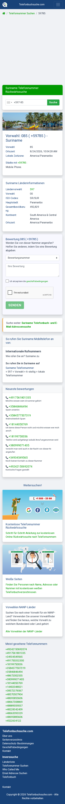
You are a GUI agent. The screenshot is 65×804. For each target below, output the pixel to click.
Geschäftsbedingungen (15, 747)
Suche (53, 102)
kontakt (6, 787)
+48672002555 (14, 675)
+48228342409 (14, 709)
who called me (10, 769)
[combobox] (9, 102)
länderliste (8, 761)
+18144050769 (18, 424)
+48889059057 (14, 705)
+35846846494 (18, 406)
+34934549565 (18, 457)
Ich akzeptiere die (29, 281)
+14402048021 (14, 686)
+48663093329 (14, 713)
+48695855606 (14, 698)
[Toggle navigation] (58, 4)
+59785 (22, 162)
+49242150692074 (20, 466)
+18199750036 (18, 436)
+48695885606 (14, 716)
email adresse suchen (14, 773)
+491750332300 (15, 660)
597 (32, 189)
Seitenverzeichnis (12, 739)
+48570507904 (14, 694)
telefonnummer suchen (15, 765)
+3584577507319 (20, 415)
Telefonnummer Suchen (22, 13)
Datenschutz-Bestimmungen (18, 743)
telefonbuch (9, 776)
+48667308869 (14, 701)
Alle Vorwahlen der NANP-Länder (24, 631)
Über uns (7, 735)
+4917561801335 (20, 397)
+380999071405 (19, 445)
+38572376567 (14, 690)
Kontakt (6, 750)
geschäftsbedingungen (37, 281)
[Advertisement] (32, 50)
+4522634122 (13, 720)
